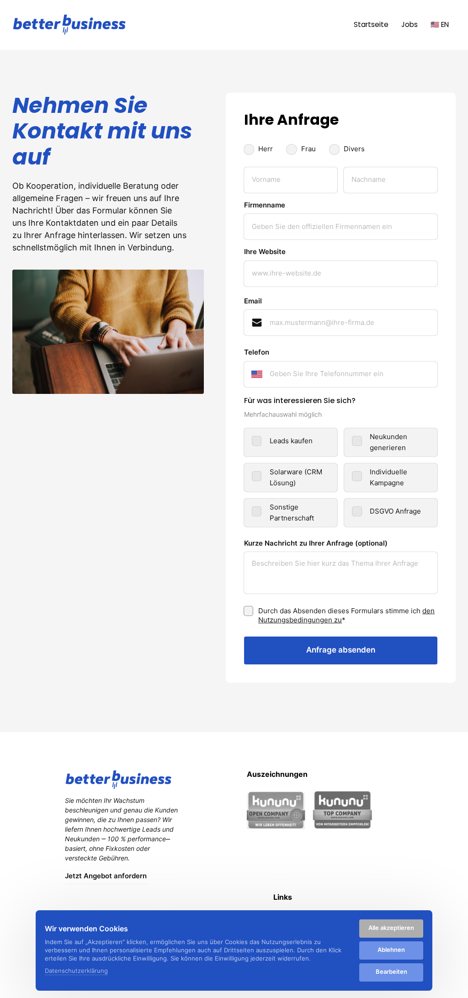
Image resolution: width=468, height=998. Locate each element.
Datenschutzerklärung (76, 971)
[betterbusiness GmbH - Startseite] (69, 24)
